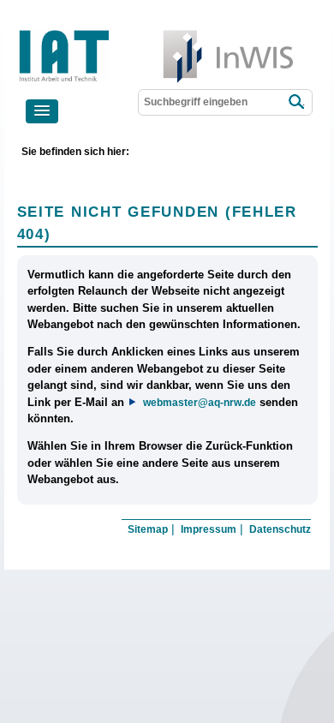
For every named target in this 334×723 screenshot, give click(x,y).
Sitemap (148, 529)
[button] (42, 111)
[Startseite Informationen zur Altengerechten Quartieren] (122, 33)
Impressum (208, 529)
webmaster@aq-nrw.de (199, 402)
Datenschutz (280, 529)
